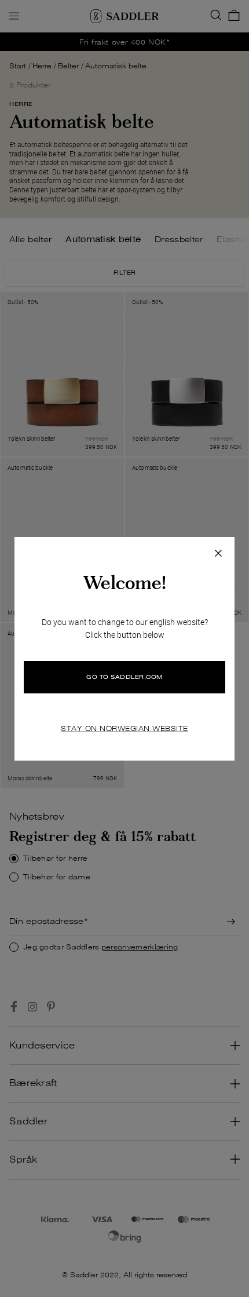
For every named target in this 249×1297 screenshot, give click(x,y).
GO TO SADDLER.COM (124, 677)
